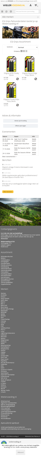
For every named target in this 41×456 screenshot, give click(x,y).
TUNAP (3, 382)
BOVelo (3, 316)
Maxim (3, 338)
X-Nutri (3, 392)
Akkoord (20, 452)
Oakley (3, 352)
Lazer (2, 331)
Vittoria (3, 385)
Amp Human (5, 298)
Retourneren (5, 415)
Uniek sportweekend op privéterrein (13, 427)
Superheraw (5, 376)
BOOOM (3, 312)
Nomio (3, 350)
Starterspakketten (7, 282)
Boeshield (4, 311)
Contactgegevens (9, 229)
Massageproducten (7, 279)
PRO (2, 366)
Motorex (3, 342)
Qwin (2, 368)
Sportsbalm (5, 373)
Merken (4, 289)
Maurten (4, 336)
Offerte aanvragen (20, 126)
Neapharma (5, 349)
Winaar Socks (5, 390)
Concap (3, 321)
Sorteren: (10, 47)
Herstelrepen (5, 277)
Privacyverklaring (6, 413)
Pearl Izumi (4, 359)
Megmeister (5, 340)
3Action (3, 293)
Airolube (4, 295)
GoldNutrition (5, 328)
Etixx (2, 324)
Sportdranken (5, 281)
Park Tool (4, 357)
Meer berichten (8, 192)
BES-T (3, 304)
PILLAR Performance (7, 363)
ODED (3, 354)
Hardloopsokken (6, 274)
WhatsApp (4, 238)
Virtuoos (3, 387)
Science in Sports (6, 369)
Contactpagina (6, 410)
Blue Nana (4, 307)
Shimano (4, 371)
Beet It (3, 302)
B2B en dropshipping (8, 405)
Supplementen (6, 284)
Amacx (3, 297)
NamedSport (5, 347)
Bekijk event (34, 140)
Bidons (3, 258)
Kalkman (4, 335)
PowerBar (4, 364)
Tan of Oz (4, 378)
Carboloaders (5, 260)
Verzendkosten (6, 418)
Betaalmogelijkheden (8, 406)
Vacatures (4, 417)
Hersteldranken (6, 275)
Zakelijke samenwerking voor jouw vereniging (16, 429)
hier (6, 235)
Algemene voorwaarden (9, 403)
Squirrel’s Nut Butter (8, 375)
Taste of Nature (6, 380)
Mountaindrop (6, 345)
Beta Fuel (4, 305)
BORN (3, 314)
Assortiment (6, 252)
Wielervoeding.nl (9, 397)
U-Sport (3, 383)
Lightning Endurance (8, 333)
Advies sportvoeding (20, 121)
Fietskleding (5, 267)
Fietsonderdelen (6, 270)
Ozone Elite (4, 356)
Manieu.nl (37, 436)
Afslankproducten (7, 256)
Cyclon (3, 323)
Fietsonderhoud (6, 268)
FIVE (2, 326)
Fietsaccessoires (6, 265)
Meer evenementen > (9, 157)
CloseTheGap (5, 319)
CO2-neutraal (5, 408)
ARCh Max (4, 300)
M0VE (3, 343)
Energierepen (5, 263)
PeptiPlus (4, 361)
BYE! (2, 317)
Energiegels (5, 262)
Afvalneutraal (5, 401)
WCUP (3, 388)
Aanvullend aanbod (10, 423)
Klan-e (3, 330)
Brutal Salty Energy (7, 309)
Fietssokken (5, 272)
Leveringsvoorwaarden (8, 411)
